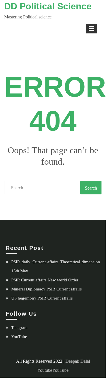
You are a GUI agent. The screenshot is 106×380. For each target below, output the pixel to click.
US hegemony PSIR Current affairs (42, 298)
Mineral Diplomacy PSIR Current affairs (46, 289)
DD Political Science (48, 6)
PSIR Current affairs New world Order (44, 280)
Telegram (19, 327)
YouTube (19, 336)
